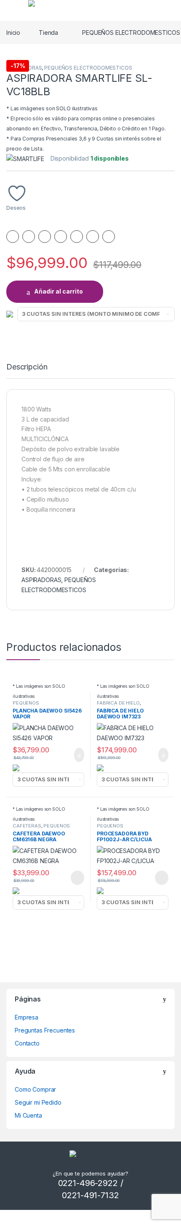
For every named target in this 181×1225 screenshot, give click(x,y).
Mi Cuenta (28, 1115)
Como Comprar (35, 1089)
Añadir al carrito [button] (75, 755)
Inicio (13, 32)
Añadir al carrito (58, 291)
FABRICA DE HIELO (118, 703)
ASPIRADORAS (41, 579)
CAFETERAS (27, 826)
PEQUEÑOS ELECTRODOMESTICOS (88, 68)
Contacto (27, 1043)
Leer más (77, 878)
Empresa (26, 1017)
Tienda (48, 32)
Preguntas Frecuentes (45, 1030)
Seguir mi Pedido (38, 1102)
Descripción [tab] (26, 367)
